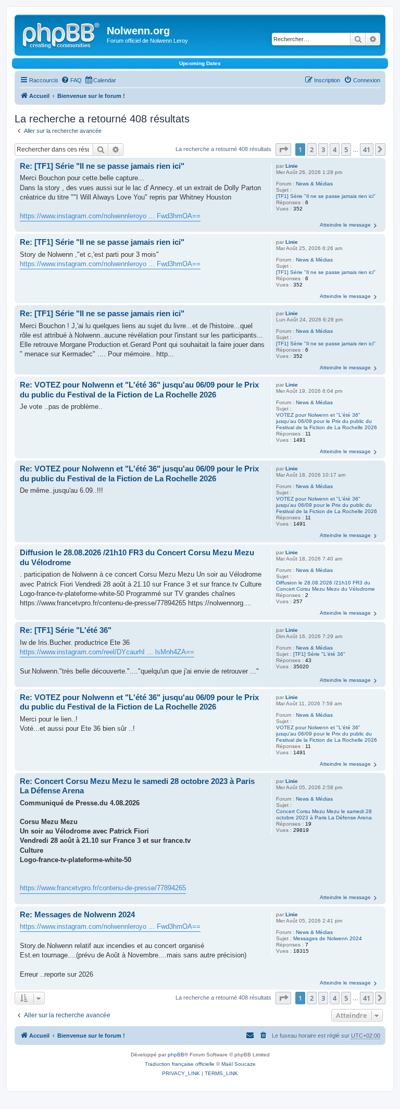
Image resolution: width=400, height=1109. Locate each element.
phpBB (176, 1054)
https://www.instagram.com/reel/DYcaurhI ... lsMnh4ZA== (107, 652)
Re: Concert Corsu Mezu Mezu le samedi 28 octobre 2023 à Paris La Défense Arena (137, 786)
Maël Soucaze (238, 1064)
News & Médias (314, 183)
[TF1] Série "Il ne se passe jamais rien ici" (326, 196)
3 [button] (323, 149)
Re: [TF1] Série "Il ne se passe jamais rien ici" (102, 165)
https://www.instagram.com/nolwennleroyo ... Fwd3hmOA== (110, 216)
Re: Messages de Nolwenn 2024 (77, 914)
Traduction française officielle (180, 1064)
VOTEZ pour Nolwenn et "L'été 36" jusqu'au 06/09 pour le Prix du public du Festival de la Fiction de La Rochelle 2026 (326, 421)
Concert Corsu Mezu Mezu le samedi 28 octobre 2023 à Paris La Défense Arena (324, 814)
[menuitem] (71, 80)
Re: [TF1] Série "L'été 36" (65, 630)
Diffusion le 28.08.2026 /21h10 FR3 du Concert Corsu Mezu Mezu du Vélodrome (325, 586)
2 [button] (312, 149)
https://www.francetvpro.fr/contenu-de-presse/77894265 (103, 888)
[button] (283, 149)
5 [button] (346, 149)
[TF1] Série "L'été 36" (319, 654)
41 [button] (366, 149)
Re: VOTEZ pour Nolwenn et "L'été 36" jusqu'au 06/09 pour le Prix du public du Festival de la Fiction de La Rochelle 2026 (139, 389)
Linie (291, 166)
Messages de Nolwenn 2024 (327, 938)
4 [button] (334, 149)
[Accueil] (62, 34)
